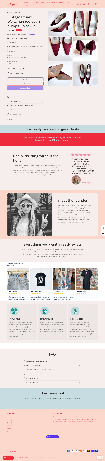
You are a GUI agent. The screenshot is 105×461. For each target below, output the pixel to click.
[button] (51, 2)
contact (9, 428)
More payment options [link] (25, 92)
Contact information (50, 457)
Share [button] (10, 119)
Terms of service (41, 457)
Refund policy (34, 457)
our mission (10, 417)
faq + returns (10, 422)
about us (9, 425)
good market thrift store (16, 457)
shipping (9, 420)
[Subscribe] (65, 403)
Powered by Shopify (25, 457)
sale (8, 431)
